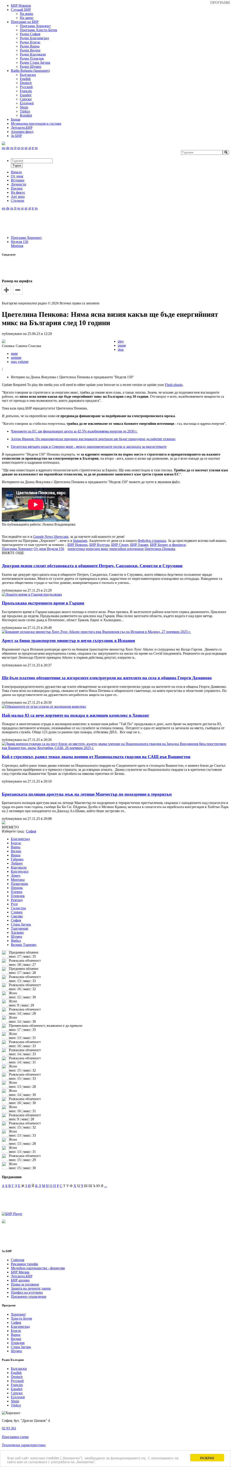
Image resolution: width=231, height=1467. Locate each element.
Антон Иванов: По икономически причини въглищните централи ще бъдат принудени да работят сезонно (93, 439)
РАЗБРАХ (207, 1457)
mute (14, 353)
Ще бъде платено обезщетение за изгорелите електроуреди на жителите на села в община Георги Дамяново (107, 677)
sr (22, 148)
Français (26, 91)
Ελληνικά (27, 103)
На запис (27, 18)
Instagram (80, 541)
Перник (17, 888)
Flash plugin (173, 385)
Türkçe (25, 111)
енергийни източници (126, 549)
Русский (26, 87)
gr (26, 148)
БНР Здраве (139, 545)
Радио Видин (30, 50)
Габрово (17, 859)
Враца (15, 855)
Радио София (30, 34)
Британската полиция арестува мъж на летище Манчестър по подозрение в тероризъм (87, 794)
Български (28, 75)
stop (121, 349)
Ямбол (16, 941)
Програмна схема (15, 1437)
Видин (16, 851)
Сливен (17, 912)
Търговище (19, 928)
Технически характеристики (24, 1445)
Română (26, 115)
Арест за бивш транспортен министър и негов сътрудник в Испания (68, 640)
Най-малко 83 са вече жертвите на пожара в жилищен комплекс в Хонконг (75, 715)
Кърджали (19, 867)
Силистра (18, 908)
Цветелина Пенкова (160, 549)
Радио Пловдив (32, 58)
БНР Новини (77, 545)
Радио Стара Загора (35, 62)
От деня (40, 549)
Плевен (16, 892)
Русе (14, 904)
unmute (16, 358)
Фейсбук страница (152, 541)
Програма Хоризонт (35, 26)
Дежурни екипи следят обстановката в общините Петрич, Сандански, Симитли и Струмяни (92, 565)
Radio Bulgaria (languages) (30, 71)
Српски (26, 99)
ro (36, 148)
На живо (26, 14)
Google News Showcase (50, 536)
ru (11, 148)
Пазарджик (19, 884)
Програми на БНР (25, 22)
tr (33, 148)
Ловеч (15, 875)
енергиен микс (97, 549)
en (3, 148)
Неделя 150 (19, 242)
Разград (17, 900)
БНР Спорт (119, 545)
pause (122, 345)
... (105, 1186)
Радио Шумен (30, 66)
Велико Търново (23, 945)
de (7, 148)
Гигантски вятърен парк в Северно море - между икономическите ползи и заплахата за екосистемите (88, 447)
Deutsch (26, 83)
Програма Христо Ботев (38, 30)
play (121, 341)
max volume (19, 362)
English (25, 79)
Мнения (17, 246)
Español (25, 95)
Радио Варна (29, 46)
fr (15, 148)
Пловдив (18, 896)
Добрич (17, 863)
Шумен (16, 936)
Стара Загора (21, 924)
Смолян (17, 916)
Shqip (24, 107)
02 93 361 (9, 1428)
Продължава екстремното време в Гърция (43, 603)
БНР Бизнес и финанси (168, 545)
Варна (15, 847)
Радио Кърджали (33, 54)
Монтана (18, 880)
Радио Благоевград (34, 38)
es (18, 148)
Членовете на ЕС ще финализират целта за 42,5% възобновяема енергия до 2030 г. (74, 431)
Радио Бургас (30, 42)
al (29, 148)
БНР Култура (99, 545)
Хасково (17, 932)
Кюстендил (19, 871)
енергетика (76, 549)
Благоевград (20, 839)
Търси (17, 165)
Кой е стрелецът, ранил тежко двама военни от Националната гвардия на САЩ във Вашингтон (96, 756)
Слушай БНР (21, 10)
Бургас (16, 843)
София (16, 920)
